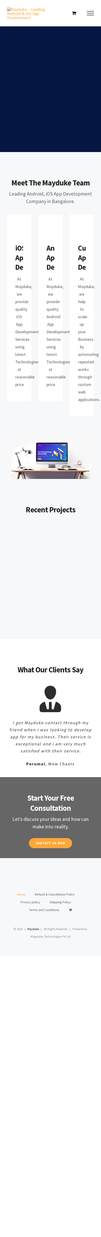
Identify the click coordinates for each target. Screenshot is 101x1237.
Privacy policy (30, 902)
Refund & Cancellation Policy (55, 894)
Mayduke (33, 929)
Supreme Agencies (73, 539)
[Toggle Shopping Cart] (74, 13)
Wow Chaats (27, 539)
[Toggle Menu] (90, 13)
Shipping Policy (60, 902)
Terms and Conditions (44, 910)
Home (21, 894)
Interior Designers (27, 579)
